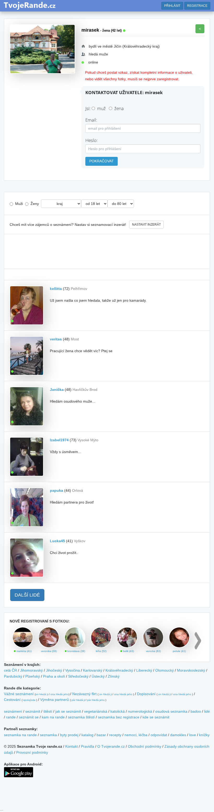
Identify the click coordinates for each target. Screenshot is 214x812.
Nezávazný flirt (84, 694)
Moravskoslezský (191, 670)
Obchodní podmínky (144, 746)
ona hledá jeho (59, 694)
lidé (207, 711)
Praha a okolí (54, 676)
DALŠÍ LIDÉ (27, 595)
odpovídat (159, 735)
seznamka (48, 735)
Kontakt (71, 746)
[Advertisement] (107, 251)
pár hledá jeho (96, 700)
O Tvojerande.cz (111, 746)
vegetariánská (95, 711)
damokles (178, 735)
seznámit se (29, 717)
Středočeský (78, 676)
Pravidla (87, 746)
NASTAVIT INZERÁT (146, 224)
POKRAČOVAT (101, 161)
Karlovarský (92, 670)
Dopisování (146, 694)
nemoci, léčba (135, 735)
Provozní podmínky (32, 752)
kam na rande (53, 717)
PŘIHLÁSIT (172, 6)
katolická (117, 711)
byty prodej (69, 735)
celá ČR (10, 670)
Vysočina (72, 670)
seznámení (13, 711)
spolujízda (29, 700)
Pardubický (13, 676)
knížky (204, 735)
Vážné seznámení (19, 694)
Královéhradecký (119, 670)
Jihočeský (54, 670)
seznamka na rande (20, 735)
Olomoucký (164, 670)
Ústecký (98, 676)
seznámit (32, 711)
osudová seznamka (171, 711)
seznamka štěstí (81, 717)
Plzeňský (32, 676)
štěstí (47, 711)
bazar (101, 735)
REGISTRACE (197, 6)
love (192, 735)
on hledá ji (41, 694)
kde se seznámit (155, 717)
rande (11, 717)
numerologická (140, 711)
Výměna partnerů (54, 699)
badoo (196, 711)
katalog (87, 735)
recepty (115, 735)
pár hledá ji (78, 700)
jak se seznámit (68, 711)
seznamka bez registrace (118, 717)
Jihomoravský (31, 670)
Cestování (12, 699)
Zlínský (114, 676)
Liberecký (144, 670)
